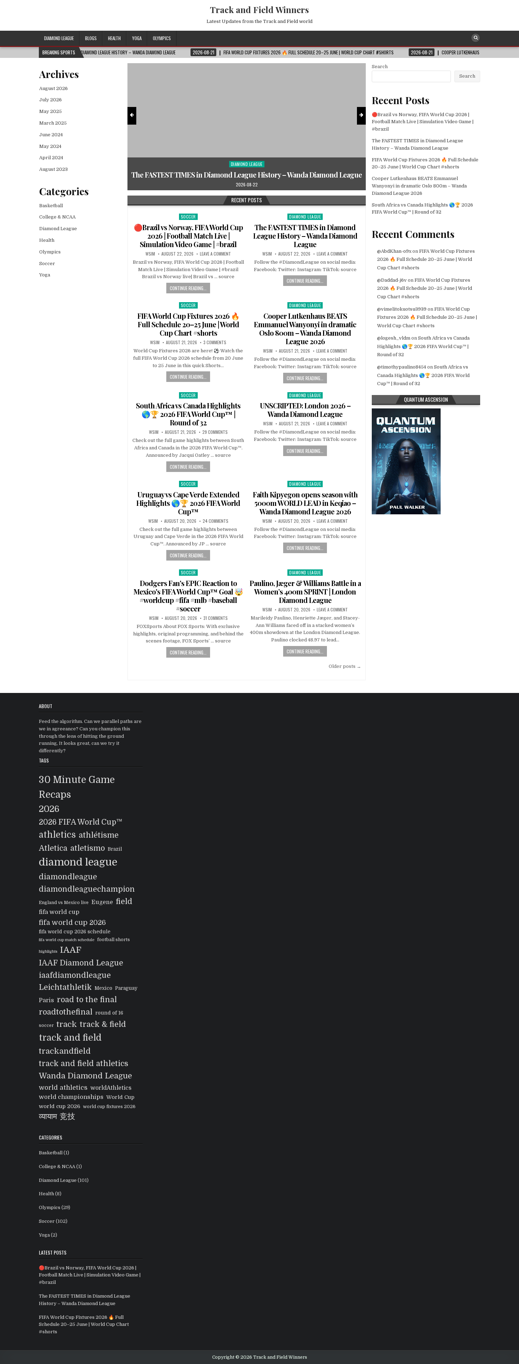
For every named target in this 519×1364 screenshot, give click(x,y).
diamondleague (68, 877)
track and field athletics (83, 1063)
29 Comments (215, 432)
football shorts (113, 939)
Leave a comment (215, 254)
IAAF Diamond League (81, 963)
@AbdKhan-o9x (394, 251)
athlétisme (99, 835)
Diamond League (59, 38)
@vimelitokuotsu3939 (401, 309)
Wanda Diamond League (85, 1075)
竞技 (67, 1116)
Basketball (51, 205)
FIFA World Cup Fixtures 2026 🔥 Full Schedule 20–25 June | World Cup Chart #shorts (247, 170)
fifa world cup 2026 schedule (75, 931)
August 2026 (53, 88)
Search (380, 66)
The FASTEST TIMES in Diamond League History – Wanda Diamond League (305, 235)
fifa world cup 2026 (72, 923)
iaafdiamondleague (75, 975)
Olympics (162, 38)
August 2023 (53, 169)
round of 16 (109, 1013)
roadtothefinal (66, 1012)
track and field (70, 1038)
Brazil (115, 849)
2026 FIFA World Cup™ (81, 822)
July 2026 (50, 99)
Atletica (53, 848)
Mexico (103, 988)
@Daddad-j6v (392, 280)
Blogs (91, 38)
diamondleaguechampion (87, 889)
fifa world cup (59, 912)
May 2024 (50, 146)
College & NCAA (57, 217)
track (66, 1024)
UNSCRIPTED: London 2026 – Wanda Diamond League (305, 410)
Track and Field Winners (259, 9)
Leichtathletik (65, 987)
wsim (150, 254)
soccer (46, 1025)
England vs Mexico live (64, 902)
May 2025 (50, 111)
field (124, 901)
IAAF (70, 950)
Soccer (247, 155)
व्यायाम (48, 1116)
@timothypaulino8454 (401, 367)
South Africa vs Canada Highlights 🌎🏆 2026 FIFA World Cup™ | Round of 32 (188, 414)
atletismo (87, 848)
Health (114, 38)
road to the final (87, 999)
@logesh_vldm (393, 338)
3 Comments (214, 342)
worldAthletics (110, 1088)
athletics (57, 835)
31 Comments (215, 618)
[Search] (475, 38)
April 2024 (51, 157)
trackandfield (65, 1051)
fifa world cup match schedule (66, 940)
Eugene (102, 902)
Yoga (137, 38)
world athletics (63, 1087)
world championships (71, 1097)
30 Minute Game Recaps (77, 787)
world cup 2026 (59, 1106)
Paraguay (126, 988)
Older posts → (345, 666)
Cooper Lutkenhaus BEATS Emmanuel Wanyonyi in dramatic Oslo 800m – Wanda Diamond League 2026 (305, 328)
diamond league (78, 862)
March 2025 (53, 123)
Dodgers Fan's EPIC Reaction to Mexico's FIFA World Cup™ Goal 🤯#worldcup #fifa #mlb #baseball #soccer (188, 595)
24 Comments (215, 521)
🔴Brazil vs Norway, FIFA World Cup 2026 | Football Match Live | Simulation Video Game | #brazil (188, 235)
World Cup (120, 1097)
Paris (46, 1000)
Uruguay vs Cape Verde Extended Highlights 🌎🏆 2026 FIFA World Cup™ (188, 503)
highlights (48, 951)
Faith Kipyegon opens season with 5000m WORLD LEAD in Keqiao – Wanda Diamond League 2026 (305, 503)
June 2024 (51, 134)
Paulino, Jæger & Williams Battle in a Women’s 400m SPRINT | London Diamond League (305, 591)
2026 (49, 809)
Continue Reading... (188, 288)
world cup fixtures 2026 (109, 1106)
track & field (103, 1024)
